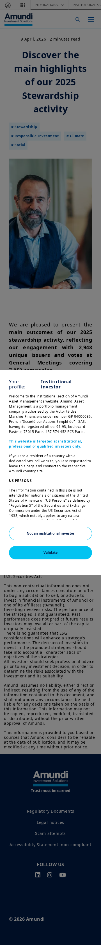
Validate (50, 552)
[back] (85, 501)
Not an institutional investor (50, 533)
